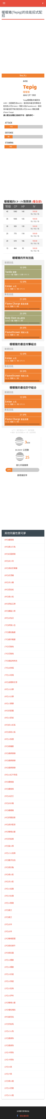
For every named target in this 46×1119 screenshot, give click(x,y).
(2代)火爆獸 (9, 960)
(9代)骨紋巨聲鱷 (10, 568)
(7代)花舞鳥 (9, 647)
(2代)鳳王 (8, 910)
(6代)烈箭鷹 (9, 711)
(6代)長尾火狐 (10, 732)
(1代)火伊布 (9, 996)
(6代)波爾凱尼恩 (10, 682)
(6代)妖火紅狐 (10, 725)
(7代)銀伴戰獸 (10, 639)
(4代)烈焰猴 (9, 839)
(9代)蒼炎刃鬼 (10, 547)
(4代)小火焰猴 (10, 853)
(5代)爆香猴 (9, 789)
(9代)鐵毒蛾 (9, 540)
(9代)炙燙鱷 (9, 575)
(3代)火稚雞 (9, 903)
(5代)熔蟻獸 (9, 746)
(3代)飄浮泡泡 (10, 860)
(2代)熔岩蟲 (9, 953)
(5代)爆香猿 (9, 782)
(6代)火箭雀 (9, 718)
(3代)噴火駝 (9, 875)
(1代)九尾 (8, 1067)
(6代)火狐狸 (9, 739)
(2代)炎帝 (8, 924)
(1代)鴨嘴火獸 (10, 1003)
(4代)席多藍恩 (10, 825)
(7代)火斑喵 (9, 675)
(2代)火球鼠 (9, 981)
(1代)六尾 (8, 1074)
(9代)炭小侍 (9, 561)
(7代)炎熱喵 (9, 668)
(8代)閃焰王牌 (10, 604)
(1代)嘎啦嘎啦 (10, 1010)
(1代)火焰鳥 (9, 988)
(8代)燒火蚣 (9, 597)
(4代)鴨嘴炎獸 (10, 832)
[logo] (19, 3)
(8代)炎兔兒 (9, 618)
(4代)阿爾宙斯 (10, 818)
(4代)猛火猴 (9, 846)
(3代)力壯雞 (9, 896)
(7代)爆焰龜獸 (10, 632)
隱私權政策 (24, 1116)
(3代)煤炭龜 (9, 867)
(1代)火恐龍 (9, 1088)
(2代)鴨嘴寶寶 (10, 939)
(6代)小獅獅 (9, 703)
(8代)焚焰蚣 (9, 590)
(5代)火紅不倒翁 (10, 775)
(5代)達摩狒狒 (10, 753)
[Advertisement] (23, 49)
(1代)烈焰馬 (9, 1024)
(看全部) (37, 201)
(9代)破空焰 (9, 1017)
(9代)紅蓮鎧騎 (10, 554)
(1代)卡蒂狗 (9, 1052)
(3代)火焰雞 (9, 889)
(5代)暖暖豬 (9, 810)
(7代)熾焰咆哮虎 (10, 661)
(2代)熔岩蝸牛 (10, 946)
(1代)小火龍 (9, 1095)
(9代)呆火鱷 (9, 582)
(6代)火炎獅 (9, 689)
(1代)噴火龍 (9, 1081)
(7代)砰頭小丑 (10, 625)
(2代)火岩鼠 (9, 974)
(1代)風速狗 (9, 1038)
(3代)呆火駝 (9, 882)
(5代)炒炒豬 (9, 803)
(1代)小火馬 (9, 1031)
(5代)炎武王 (9, 796)
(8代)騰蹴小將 (10, 611)
